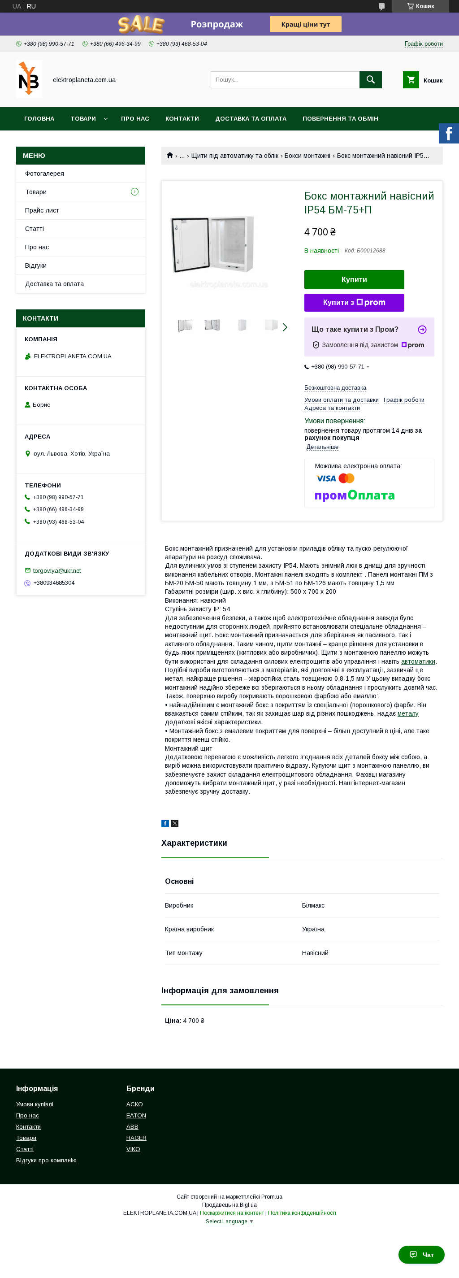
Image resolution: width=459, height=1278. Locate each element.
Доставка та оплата (250, 118)
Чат (428, 1254)
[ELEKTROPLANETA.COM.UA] (29, 95)
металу (408, 713)
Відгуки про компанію (46, 1160)
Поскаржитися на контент (232, 1213)
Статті (34, 228)
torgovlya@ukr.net (57, 570)
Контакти (182, 118)
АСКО (134, 1104)
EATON (136, 1115)
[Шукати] (370, 79)
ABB (132, 1126)
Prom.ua (271, 1197)
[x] (174, 824)
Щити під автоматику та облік (234, 155)
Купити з (338, 302)
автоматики (418, 661)
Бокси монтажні (307, 155)
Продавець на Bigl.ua (229, 1205)
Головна (39, 118)
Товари (83, 118)
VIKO (133, 1149)
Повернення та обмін (340, 118)
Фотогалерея (44, 173)
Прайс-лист (42, 210)
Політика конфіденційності (302, 1213)
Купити (354, 279)
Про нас (135, 118)
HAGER (136, 1138)
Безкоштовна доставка (335, 387)
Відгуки (36, 265)
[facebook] (165, 824)
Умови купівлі (34, 1104)
